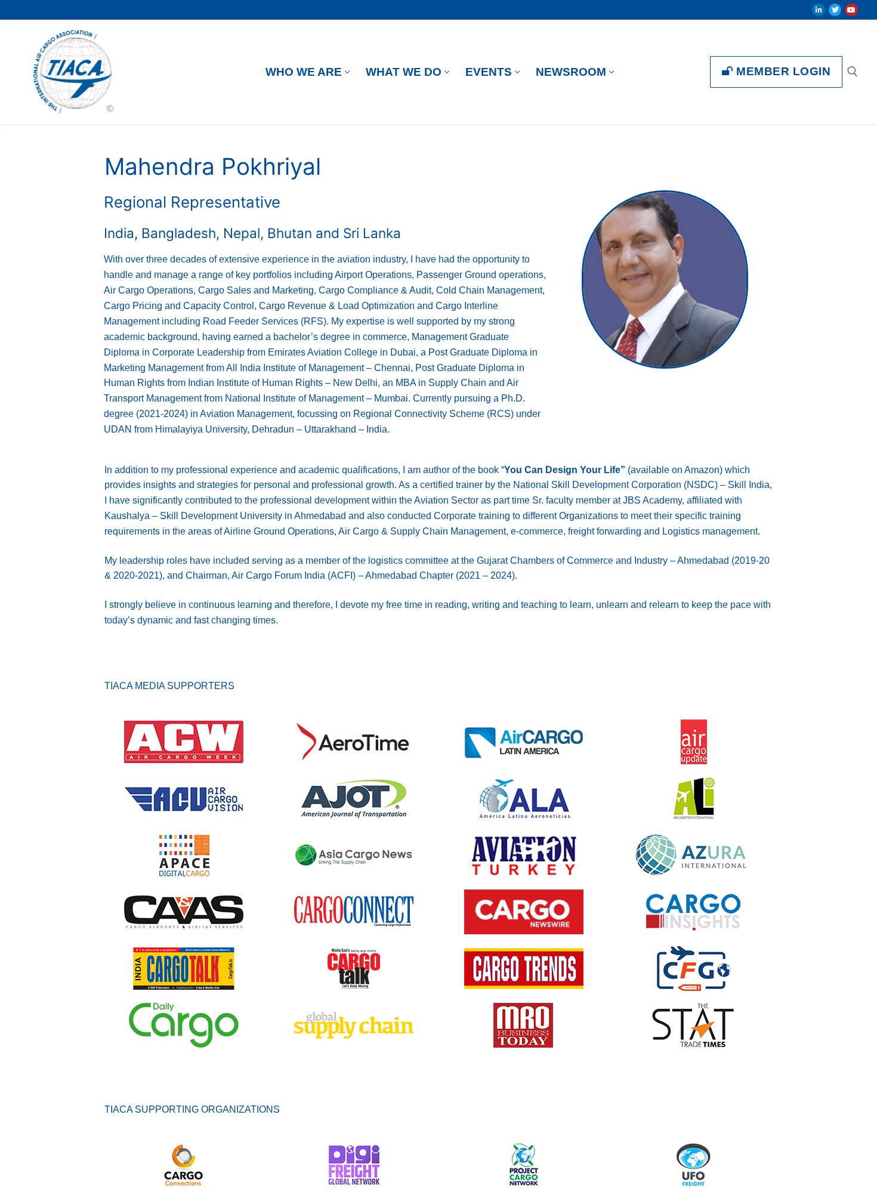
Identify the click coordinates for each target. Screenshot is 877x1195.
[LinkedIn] (818, 10)
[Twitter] (835, 10)
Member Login (782, 71)
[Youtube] (851, 10)
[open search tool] (852, 71)
